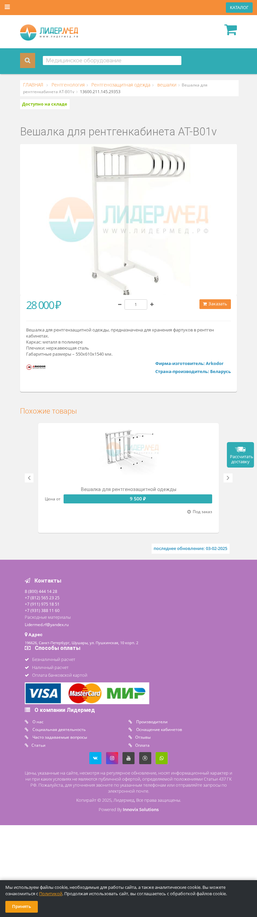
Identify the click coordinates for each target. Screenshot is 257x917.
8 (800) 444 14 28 (41, 591)
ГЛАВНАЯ (34, 85)
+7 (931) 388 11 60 (42, 610)
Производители (151, 721)
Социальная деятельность (58, 729)
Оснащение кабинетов (158, 729)
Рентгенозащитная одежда (120, 85)
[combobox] (112, 60)
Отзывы (143, 737)
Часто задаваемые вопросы (59, 737)
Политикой (50, 894)
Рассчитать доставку (241, 459)
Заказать (217, 304)
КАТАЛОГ (239, 7)
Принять (21, 906)
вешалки (166, 85)
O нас (37, 721)
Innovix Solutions (141, 809)
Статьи (38, 745)
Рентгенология (67, 85)
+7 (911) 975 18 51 (42, 604)
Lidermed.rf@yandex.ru (47, 624)
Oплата (142, 745)
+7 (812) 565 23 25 (42, 597)
